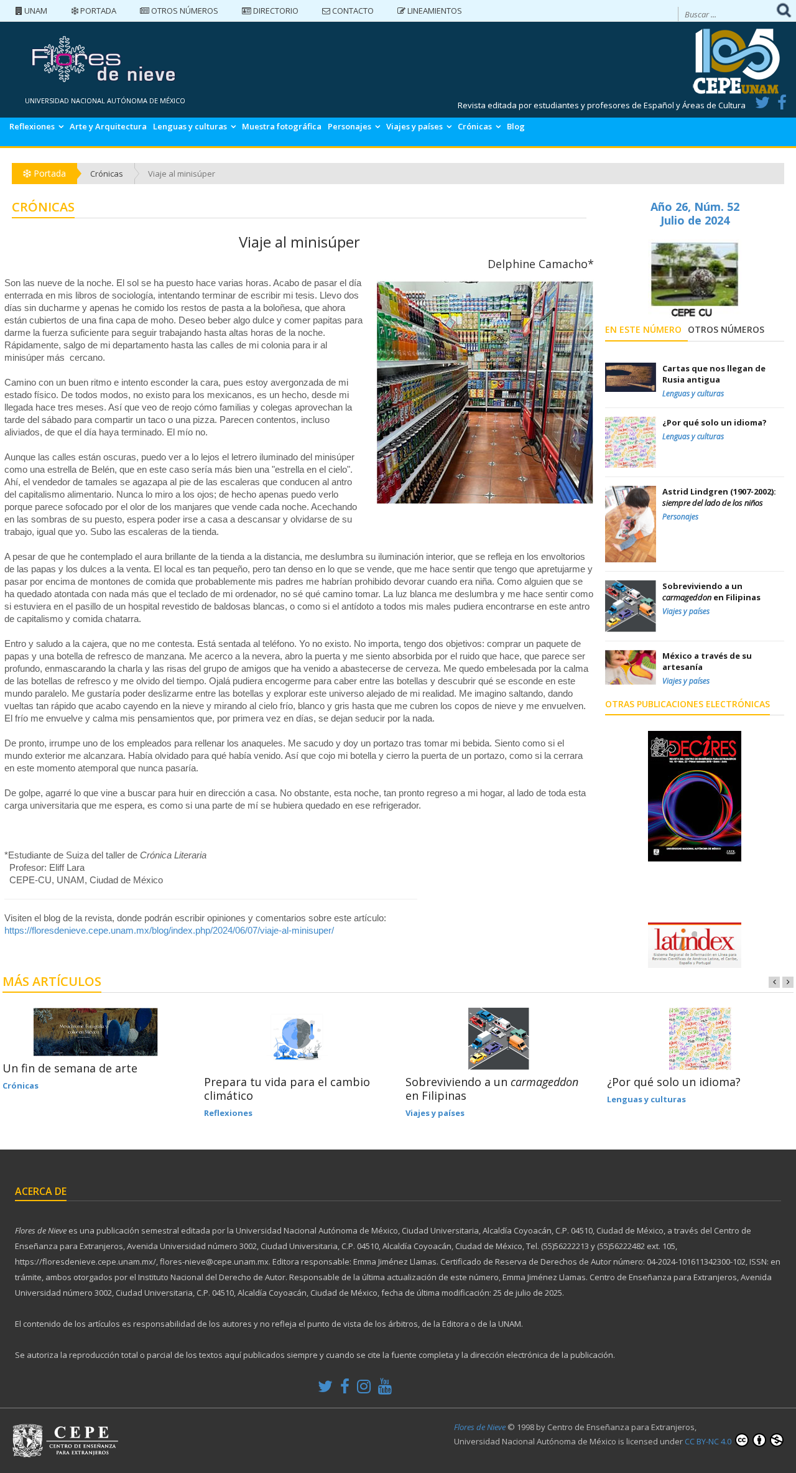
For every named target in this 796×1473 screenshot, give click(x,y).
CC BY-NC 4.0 (709, 1441)
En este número (643, 329)
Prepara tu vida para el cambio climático (287, 1088)
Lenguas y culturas (190, 126)
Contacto (352, 10)
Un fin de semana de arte (69, 1068)
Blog (516, 126)
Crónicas (475, 126)
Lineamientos (433, 10)
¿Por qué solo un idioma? (674, 1081)
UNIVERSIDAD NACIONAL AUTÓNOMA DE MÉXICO (105, 100)
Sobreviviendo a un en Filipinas (491, 1088)
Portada (97, 10)
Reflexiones (32, 126)
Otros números (183, 10)
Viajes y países (414, 126)
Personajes (349, 126)
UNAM (34, 10)
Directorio (274, 10)
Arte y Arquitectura (108, 126)
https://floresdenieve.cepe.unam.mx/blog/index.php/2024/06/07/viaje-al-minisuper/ (169, 930)
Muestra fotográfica (282, 126)
